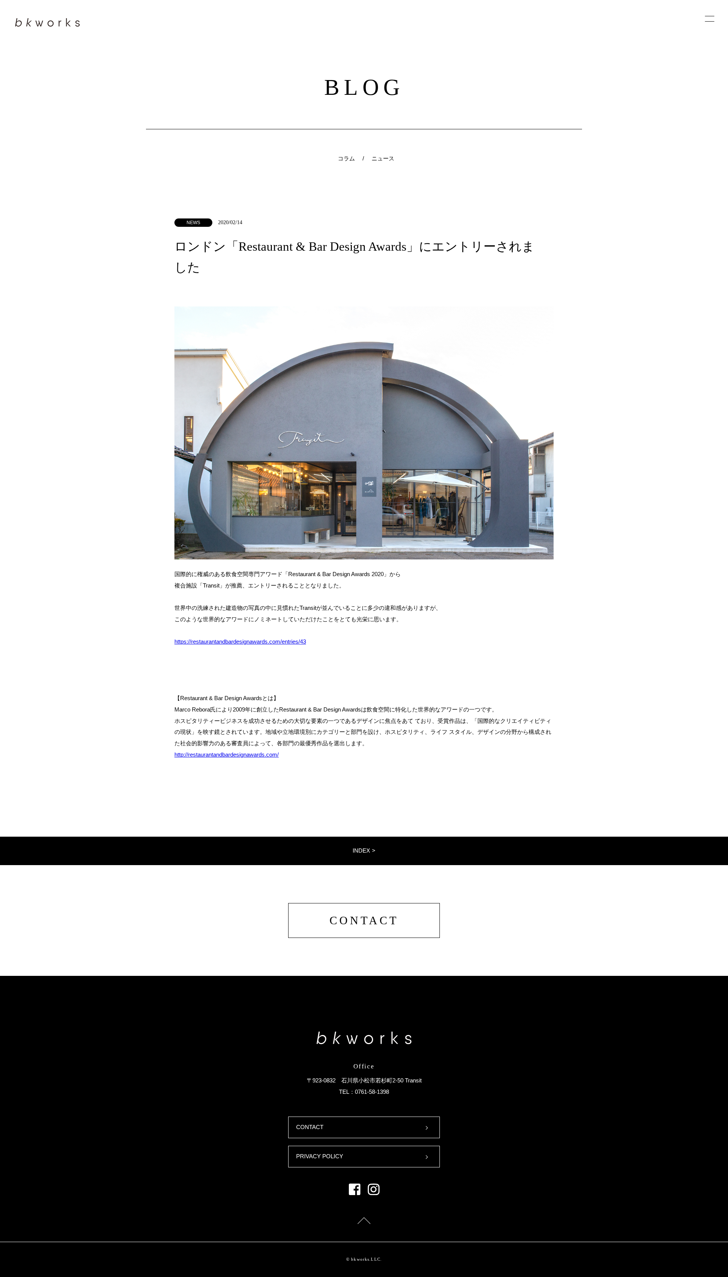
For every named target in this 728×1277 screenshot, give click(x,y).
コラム (346, 159)
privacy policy (319, 1156)
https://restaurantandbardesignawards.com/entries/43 (240, 642)
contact (364, 920)
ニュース (383, 159)
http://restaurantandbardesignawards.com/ (226, 755)
